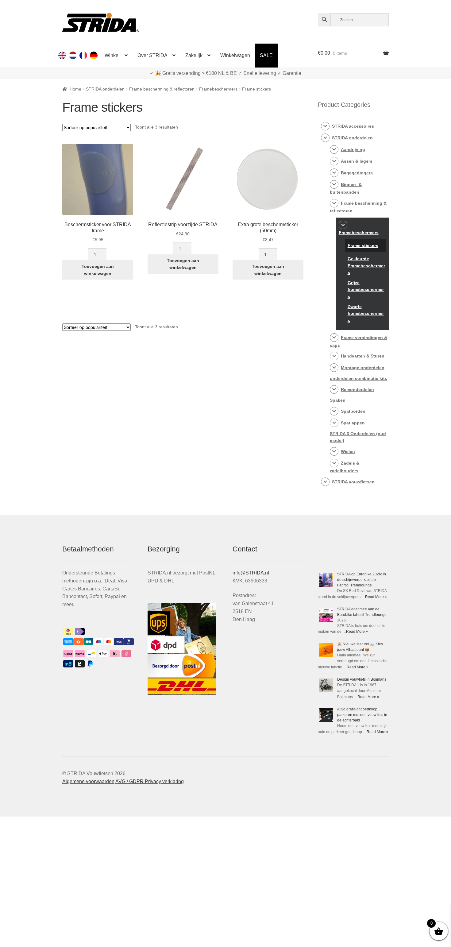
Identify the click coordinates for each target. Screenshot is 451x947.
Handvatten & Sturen (362, 356)
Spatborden (353, 411)
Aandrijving (353, 149)
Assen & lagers (356, 161)
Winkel (112, 55)
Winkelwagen (235, 55)
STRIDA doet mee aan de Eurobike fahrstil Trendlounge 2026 (362, 614)
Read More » (376, 597)
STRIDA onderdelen (105, 89)
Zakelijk (193, 55)
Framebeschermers (218, 89)
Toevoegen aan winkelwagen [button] (98, 270)
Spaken (337, 400)
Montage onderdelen (362, 367)
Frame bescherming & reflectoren (162, 89)
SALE (266, 55)
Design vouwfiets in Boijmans (361, 679)
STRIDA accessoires (353, 126)
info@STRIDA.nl (251, 572)
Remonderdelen (357, 389)
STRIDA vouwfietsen (353, 481)
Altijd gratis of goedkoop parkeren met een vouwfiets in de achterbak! (362, 714)
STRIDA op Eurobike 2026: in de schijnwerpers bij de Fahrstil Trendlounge (361, 579)
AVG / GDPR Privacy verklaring (149, 781)
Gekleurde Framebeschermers (366, 265)
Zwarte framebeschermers (366, 313)
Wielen (348, 451)
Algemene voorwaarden (88, 781)
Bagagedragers (357, 172)
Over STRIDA (152, 55)
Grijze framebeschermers (366, 289)
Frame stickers (363, 245)
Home (75, 89)
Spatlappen (353, 422)
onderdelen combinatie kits (358, 378)
